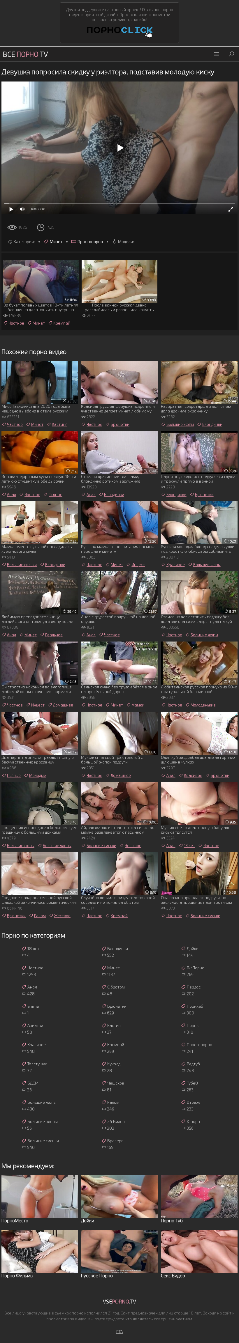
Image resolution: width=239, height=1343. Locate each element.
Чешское (133, 845)
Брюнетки (120, 424)
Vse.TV (119, 1301)
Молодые (37, 775)
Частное (16, 323)
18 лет (189, 845)
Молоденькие (203, 705)
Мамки (137, 705)
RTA (119, 1331)
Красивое (175, 564)
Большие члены (57, 845)
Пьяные (55, 494)
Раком (40, 915)
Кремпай (61, 323)
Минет (56, 241)
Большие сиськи (22, 564)
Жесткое (62, 915)
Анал (11, 494)
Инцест (138, 564)
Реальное (54, 634)
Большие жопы (180, 424)
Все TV (25, 54)
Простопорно (90, 241)
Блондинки (212, 424)
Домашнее (63, 705)
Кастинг (59, 424)
